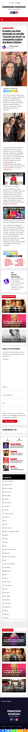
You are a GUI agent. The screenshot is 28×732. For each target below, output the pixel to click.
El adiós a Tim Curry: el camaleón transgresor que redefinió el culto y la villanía (17, 455)
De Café (5, 520)
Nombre (5, 387)
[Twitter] (7, 91)
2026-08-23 (8, 690)
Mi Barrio (12, 444)
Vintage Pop (6, 614)
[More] (16, 91)
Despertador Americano (14, 6)
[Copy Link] (13, 91)
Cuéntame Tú (6, 517)
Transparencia (6, 607)
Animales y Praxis (7, 484)
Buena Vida (5, 499)
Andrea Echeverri (8, 162)
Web (3, 403)
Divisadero (5, 535)
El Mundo (5, 538)
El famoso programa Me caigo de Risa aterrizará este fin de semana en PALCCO (9, 262)
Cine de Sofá (6, 506)
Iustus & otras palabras (9, 564)
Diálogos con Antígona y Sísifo (11, 531)
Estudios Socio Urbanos (9, 556)
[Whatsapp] (10, 91)
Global (4, 560)
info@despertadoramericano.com (8, 726)
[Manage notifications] (25, 729)
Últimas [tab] (8, 440)
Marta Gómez (8, 169)
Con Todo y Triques (8, 513)
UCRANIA (5, 610)
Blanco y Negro (7, 495)
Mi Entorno (18, 444)
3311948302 (18, 726)
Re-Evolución (6, 592)
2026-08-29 (8, 643)
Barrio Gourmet (7, 492)
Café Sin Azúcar (7, 502)
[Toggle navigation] (14, 19)
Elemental (5, 542)
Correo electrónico (7, 395)
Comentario (5, 359)
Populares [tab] (19, 440)
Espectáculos (6, 28)
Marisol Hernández (13, 46)
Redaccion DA (16, 643)
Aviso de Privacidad (6, 701)
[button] (26, 19)
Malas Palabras (7, 571)
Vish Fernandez (17, 310)
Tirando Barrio (6, 599)
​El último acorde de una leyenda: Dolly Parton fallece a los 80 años (12, 323)
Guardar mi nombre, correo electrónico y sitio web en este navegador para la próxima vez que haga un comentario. (13, 415)
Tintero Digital (6, 596)
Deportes (5, 524)
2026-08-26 (8, 659)
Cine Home (13, 466)
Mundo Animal (6, 581)
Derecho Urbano (7, 528)
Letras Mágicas (6, 567)
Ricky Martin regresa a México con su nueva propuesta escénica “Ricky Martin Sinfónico (18, 262)
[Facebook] (4, 91)
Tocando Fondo (7, 603)
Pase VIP (11, 28)
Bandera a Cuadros (8, 488)
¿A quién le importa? (8, 481)
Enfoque (5, 546)
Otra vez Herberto (7, 585)
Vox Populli (5, 617)
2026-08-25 (8, 674)
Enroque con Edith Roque (9, 549)
